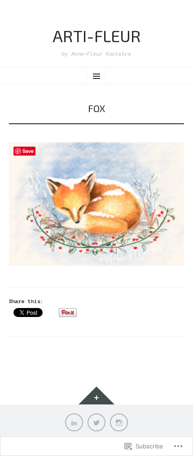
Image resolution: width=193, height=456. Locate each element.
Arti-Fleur (97, 36)
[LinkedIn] (74, 422)
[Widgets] (96, 395)
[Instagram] (119, 422)
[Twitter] (96, 422)
